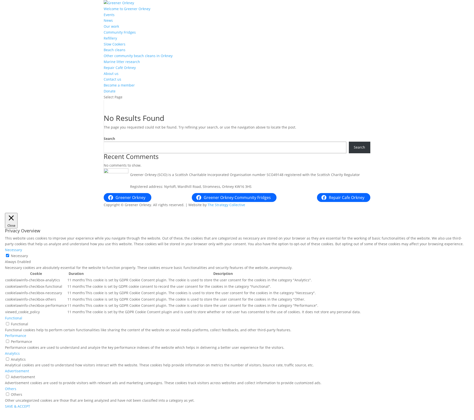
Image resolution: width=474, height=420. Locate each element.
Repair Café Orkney (120, 67)
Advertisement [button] (17, 371)
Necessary (19, 255)
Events (109, 14)
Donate (110, 91)
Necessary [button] (13, 249)
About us (111, 73)
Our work (111, 26)
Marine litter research (122, 61)
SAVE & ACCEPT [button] (17, 406)
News (108, 20)
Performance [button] (15, 335)
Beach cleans (114, 49)
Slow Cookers (114, 44)
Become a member (119, 85)
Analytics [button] (12, 353)
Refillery (110, 38)
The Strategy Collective (226, 204)
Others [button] (10, 388)
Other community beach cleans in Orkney (138, 55)
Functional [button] (13, 318)
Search (109, 138)
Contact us (112, 79)
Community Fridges (120, 32)
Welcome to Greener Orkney (127, 8)
